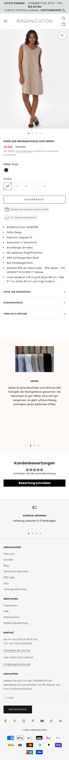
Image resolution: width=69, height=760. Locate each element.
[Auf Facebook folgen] (5, 721)
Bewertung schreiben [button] (35, 483)
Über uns (9, 554)
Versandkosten (24, 151)
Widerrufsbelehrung (16, 623)
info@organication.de (17, 664)
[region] (34, 516)
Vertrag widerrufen (15, 589)
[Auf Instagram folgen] (23, 721)
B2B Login (9, 577)
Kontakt (8, 560)
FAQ (6, 583)
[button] (6, 170)
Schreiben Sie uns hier (17, 650)
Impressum (11, 605)
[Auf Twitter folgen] (14, 721)
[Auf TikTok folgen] (51, 721)
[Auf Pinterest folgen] (33, 721)
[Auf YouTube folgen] (42, 721)
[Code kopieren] (63, 10)
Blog (6, 565)
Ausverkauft (34, 199)
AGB (6, 611)
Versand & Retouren (16, 571)
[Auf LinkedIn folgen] (60, 721)
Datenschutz (11, 617)
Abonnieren (18, 709)
